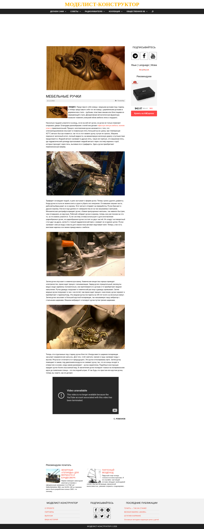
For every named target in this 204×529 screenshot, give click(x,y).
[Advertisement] (102, 29)
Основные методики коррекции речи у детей (141, 519)
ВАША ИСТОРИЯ (51, 519)
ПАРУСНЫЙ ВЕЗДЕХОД (108, 471)
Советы (74, 11)
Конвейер (121, 101)
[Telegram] (135, 56)
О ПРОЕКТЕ (49, 508)
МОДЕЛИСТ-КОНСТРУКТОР (102, 4)
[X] (102, 516)
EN (144, 70)
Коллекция (114, 11)
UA (148, 70)
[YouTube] (153, 56)
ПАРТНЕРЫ (49, 512)
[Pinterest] (102, 510)
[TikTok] (108, 516)
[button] (66, 11)
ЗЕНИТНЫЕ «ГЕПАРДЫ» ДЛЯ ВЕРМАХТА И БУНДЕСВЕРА (70, 474)
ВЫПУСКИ (49, 516)
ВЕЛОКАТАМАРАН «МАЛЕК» (135, 512)
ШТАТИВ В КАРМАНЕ (132, 516)
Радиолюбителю (93, 11)
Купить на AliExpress (144, 113)
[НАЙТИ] (153, 11)
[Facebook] (144, 56)
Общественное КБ (136, 11)
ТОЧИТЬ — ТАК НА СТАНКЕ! (135, 508)
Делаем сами (57, 11)
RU (140, 70)
